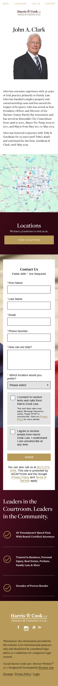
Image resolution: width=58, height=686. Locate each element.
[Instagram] (26, 628)
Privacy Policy (20, 477)
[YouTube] (34, 626)
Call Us (36, 3)
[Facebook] (18, 626)
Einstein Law (46, 667)
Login (36, 674)
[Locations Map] (29, 183)
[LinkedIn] (39, 626)
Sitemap (8, 674)
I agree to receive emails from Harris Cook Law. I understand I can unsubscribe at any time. (32, 438)
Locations (20, 3)
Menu (6, 3)
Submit (29, 457)
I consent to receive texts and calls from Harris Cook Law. (32, 408)
